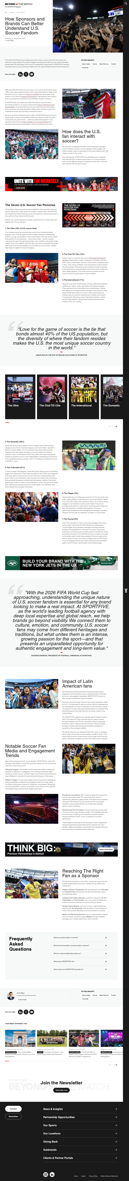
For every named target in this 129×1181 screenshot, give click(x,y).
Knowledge (85, 67)
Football (113, 64)
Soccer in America (32, 94)
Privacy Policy (93, 1176)
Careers (40, 1052)
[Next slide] (116, 426)
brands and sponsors (28, 96)
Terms (76, 1176)
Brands (95, 64)
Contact (13, 1109)
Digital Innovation (106, 1052)
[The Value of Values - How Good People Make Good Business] (52, 1044)
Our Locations (51, 1133)
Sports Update (21, 12)
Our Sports (50, 1125)
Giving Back (50, 1141)
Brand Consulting (11, 1052)
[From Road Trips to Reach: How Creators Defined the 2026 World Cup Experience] (84, 1044)
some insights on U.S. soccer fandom (36, 122)
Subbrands (50, 1149)
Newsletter (13, 1116)
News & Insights (53, 1109)
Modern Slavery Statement (109, 1176)
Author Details (22, 999)
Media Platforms (104, 64)
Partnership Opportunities (59, 1117)
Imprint (83, 1176)
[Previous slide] (110, 426)
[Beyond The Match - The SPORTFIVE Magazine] (18, 5)
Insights (12, 12)
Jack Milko (10, 40)
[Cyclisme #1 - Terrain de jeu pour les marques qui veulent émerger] (20, 1044)
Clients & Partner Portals (58, 1157)
